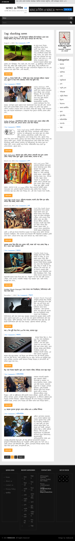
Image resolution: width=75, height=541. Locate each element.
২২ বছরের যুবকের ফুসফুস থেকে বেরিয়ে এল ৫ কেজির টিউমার (23, 409)
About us (9, 481)
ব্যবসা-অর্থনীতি (64, 108)
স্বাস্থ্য (61, 127)
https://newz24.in (46, 492)
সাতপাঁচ (62, 123)
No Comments (21, 43)
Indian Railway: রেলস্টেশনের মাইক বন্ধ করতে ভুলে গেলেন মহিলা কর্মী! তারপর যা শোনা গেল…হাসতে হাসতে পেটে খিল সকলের (26, 122)
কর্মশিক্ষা (62, 72)
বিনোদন (62, 104)
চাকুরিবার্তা (63, 80)
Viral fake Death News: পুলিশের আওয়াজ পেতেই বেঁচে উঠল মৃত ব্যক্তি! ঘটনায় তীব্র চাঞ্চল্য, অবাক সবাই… (26, 201)
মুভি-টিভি (62, 115)
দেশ (28, 43)
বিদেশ (31, 295)
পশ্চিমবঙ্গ (62, 92)
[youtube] (63, 480)
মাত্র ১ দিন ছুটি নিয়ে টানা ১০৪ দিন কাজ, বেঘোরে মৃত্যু (20, 330)
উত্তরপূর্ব (62, 68)
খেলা (61, 76)
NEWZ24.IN (11, 538)
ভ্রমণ (61, 112)
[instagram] (67, 480)
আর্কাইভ (8, 493)
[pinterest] (59, 480)
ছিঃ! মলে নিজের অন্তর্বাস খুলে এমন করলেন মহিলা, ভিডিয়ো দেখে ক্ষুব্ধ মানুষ (27, 370)
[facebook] (59, 477)
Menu (4, 18)
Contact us (9, 485)
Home (8, 477)
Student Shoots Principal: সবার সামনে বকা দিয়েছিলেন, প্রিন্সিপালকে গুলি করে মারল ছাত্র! (27, 290)
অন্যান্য (18, 84)
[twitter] (63, 477)
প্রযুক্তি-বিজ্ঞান (64, 96)
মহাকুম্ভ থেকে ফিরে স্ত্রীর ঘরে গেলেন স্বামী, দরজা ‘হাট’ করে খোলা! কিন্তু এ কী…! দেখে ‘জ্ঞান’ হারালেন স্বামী (26, 245)
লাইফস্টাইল (20, 374)
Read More (8, 74)
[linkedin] (67, 477)
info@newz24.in (45, 488)
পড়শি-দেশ (63, 88)
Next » (21, 457)
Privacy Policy (11, 489)
